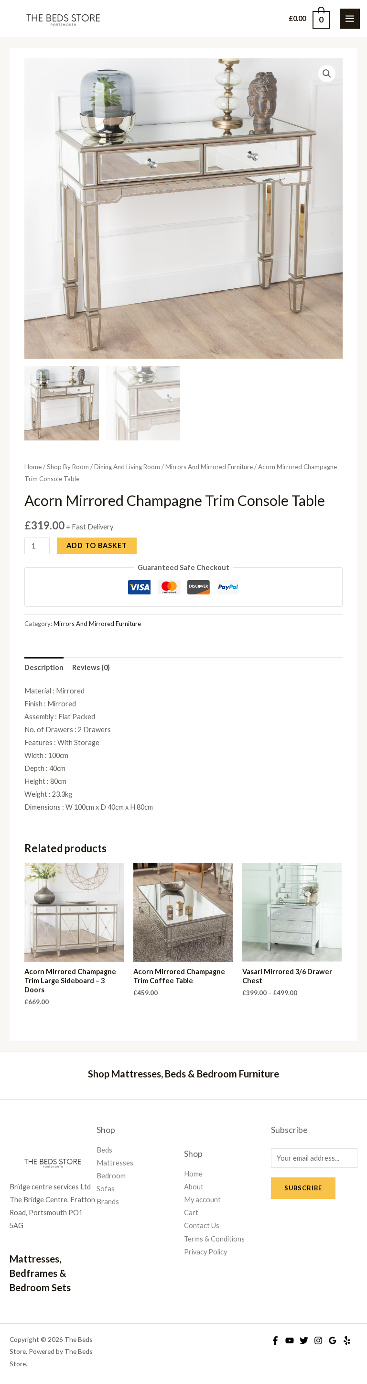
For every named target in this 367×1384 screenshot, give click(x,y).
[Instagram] (318, 1340)
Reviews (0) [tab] (91, 667)
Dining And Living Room (127, 467)
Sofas (106, 1189)
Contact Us (201, 1225)
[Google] (332, 1340)
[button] (326, 73)
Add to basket (96, 545)
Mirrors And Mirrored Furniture (209, 467)
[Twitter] (304, 1340)
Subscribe (303, 1188)
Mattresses (115, 1163)
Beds (104, 1150)
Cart (191, 1212)
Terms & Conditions (214, 1239)
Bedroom (111, 1176)
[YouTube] (289, 1340)
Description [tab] (44, 667)
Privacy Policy (205, 1252)
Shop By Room (68, 467)
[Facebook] (275, 1340)
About (194, 1187)
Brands (108, 1201)
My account (202, 1200)
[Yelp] (347, 1340)
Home (33, 467)
